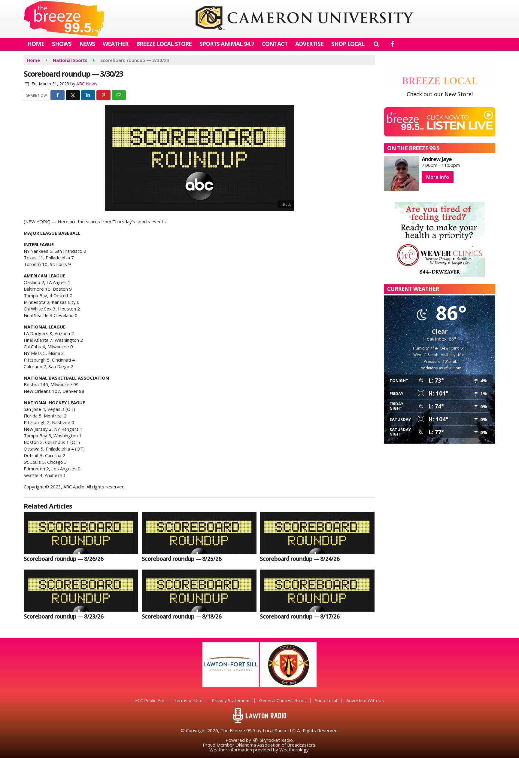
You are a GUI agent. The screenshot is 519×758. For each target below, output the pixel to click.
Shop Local (347, 44)
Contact (274, 44)
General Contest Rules (282, 700)
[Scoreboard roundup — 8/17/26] (317, 591)
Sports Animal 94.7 (226, 44)
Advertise (309, 44)
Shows (61, 44)
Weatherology (294, 750)
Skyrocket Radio (276, 740)
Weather (115, 44)
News (87, 44)
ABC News (86, 84)
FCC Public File (149, 700)
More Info (437, 177)
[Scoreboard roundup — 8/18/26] (199, 591)
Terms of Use (188, 700)
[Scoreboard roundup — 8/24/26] (317, 533)
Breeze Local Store (164, 44)
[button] (376, 44)
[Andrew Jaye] (401, 173)
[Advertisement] (304, 18)
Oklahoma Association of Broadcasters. (275, 745)
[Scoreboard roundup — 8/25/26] (199, 533)
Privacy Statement (231, 700)
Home (35, 44)
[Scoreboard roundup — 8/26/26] (81, 533)
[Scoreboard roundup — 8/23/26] (81, 591)
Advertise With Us (365, 700)
